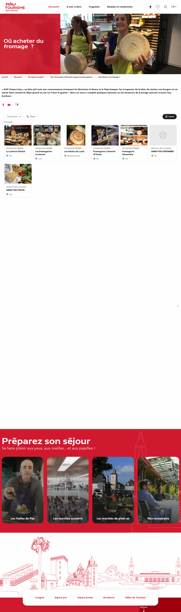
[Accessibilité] (150, 7)
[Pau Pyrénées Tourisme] (15, 6)
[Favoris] (157, 7)
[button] (165, 7)
